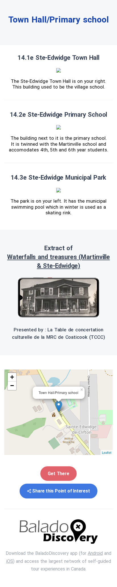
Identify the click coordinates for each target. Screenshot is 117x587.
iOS (9, 561)
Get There (58, 473)
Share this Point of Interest (61, 491)
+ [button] (12, 377)
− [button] (12, 385)
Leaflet (106, 452)
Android (95, 553)
